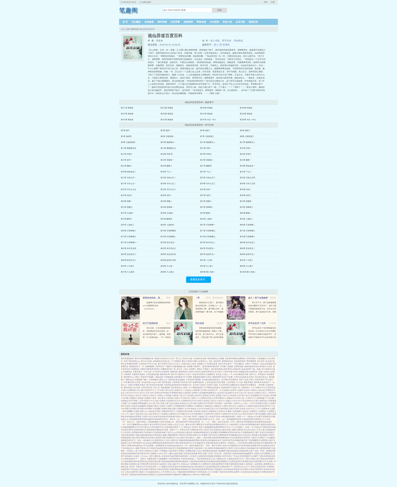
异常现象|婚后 (232, 435)
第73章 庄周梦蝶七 (128, 237)
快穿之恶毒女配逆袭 (208, 443)
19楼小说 (128, 398)
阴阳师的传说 (227, 361)
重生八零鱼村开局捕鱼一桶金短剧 (149, 377)
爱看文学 (271, 390)
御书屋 (192, 451)
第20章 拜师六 (245, 154)
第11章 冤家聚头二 (207, 142)
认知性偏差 (211, 440)
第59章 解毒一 (206, 213)
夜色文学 (208, 395)
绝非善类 (174, 467)
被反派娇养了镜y (249, 369)
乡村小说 (143, 414)
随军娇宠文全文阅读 (132, 387)
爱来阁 (181, 406)
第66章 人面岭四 (167, 225)
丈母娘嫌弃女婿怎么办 (158, 380)
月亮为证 (260, 445)
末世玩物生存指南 (248, 445)
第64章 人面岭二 (246, 219)
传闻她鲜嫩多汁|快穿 (156, 422)
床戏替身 (141, 453)
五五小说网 (246, 406)
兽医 (146, 424)
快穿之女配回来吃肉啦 (202, 456)
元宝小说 (186, 395)
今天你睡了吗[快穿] (218, 472)
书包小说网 (150, 453)
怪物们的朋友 (148, 475)
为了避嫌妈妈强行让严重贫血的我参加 (204, 387)
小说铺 (162, 411)
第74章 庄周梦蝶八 (168, 237)
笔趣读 (131, 416)
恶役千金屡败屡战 (206, 427)
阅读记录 (253, 22)
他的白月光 (229, 438)
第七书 (177, 451)
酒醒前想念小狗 (188, 475)
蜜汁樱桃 (168, 435)
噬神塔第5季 (165, 374)
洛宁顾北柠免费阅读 (229, 380)
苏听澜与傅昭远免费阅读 (235, 358)
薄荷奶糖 (221, 438)
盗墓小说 (268, 395)
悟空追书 (160, 393)
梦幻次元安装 (146, 361)
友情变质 (255, 461)
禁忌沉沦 (159, 424)
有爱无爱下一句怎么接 (142, 372)
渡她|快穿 (134, 453)
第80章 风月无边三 (247, 242)
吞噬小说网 (168, 414)
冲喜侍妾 (258, 469)
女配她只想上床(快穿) (207, 416)
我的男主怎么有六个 (242, 467)
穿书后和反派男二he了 (152, 467)
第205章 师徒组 (206, 114)
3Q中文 (131, 393)
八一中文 (250, 403)
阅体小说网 (203, 406)
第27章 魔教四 (206, 166)
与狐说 (250, 416)
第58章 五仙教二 (167, 213)
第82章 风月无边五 (168, 248)
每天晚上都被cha (231, 430)
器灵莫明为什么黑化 (179, 387)
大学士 (251, 409)
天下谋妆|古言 (257, 427)
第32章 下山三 (245, 172)
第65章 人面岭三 (127, 225)
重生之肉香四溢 (230, 461)
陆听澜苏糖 (165, 387)
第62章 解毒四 (166, 219)
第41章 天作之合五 (128, 189)
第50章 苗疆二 (166, 201)
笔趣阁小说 (239, 411)
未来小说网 (270, 409)
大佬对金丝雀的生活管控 (244, 377)
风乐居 (207, 398)
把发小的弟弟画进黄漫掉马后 (231, 469)
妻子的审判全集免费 (154, 385)
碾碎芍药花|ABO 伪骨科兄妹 (147, 448)
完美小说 (173, 398)
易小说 (215, 395)
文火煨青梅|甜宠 (133, 419)
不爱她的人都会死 (167, 451)
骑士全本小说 (160, 453)
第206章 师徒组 (167, 114)
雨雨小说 (221, 395)
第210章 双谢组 (167, 108)
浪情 (231, 432)
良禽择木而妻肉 (138, 374)
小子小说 (128, 414)
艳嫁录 (271, 430)
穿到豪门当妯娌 (226, 366)
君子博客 (134, 401)
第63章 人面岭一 (207, 219)
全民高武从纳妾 (199, 358)
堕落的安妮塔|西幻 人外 (183, 456)
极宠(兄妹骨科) (255, 443)
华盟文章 (184, 414)
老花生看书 (263, 406)
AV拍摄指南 (245, 432)
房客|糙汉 (172, 416)
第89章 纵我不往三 (128, 260)
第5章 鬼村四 (126, 136)
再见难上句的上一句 (224, 374)
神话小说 (261, 393)
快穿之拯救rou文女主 (171, 424)
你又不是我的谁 (150, 323)
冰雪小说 (223, 393)
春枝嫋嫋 (128, 461)
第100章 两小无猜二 (248, 272)
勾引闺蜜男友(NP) (234, 445)
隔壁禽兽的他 (235, 464)
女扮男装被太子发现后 (178, 459)
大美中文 (237, 409)
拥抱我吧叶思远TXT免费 (222, 377)
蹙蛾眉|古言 (133, 427)
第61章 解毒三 (126, 219)
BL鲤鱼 (169, 409)
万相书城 (223, 409)
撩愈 (218, 461)
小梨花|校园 (165, 461)
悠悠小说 (130, 406)
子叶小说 (160, 414)
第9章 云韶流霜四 (128, 142)
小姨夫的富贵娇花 (209, 438)
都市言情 (162, 22)
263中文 (262, 387)
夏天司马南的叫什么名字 (181, 374)
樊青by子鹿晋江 (203, 369)
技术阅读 (181, 403)
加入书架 (215, 40)
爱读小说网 (185, 451)
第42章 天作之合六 (168, 189)
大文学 (238, 401)
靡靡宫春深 (263, 422)
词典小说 (193, 395)
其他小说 (227, 22)
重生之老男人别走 (219, 445)
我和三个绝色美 (251, 364)
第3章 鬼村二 (205, 130)
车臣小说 (240, 398)
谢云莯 (179, 369)
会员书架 (240, 22)
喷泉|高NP (251, 419)
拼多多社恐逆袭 (194, 467)
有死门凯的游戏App (132, 361)
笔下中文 (150, 401)
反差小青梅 (193, 432)
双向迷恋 (199, 323)
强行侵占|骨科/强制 (136, 438)
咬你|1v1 (179, 416)
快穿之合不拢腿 (193, 443)
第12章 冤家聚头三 (247, 142)
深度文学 (173, 401)
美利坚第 (217, 361)
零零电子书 (212, 403)
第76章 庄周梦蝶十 (247, 237)
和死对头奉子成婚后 (188, 430)
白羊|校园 (265, 443)
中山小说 (228, 395)
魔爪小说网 (194, 406)
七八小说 (184, 390)
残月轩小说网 (189, 398)
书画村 (219, 403)
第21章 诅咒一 (126, 160)
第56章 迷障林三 (246, 207)
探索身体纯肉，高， (152, 298)
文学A (150, 403)
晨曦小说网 (161, 409)
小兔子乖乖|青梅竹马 (135, 443)
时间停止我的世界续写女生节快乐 (208, 372)
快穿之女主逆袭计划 (179, 438)
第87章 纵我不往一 (207, 254)
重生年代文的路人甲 (267, 461)
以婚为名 (237, 432)
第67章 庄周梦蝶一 (207, 225)
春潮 (270, 459)
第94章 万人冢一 (167, 266)
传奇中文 (229, 414)
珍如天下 (219, 440)
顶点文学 (176, 414)
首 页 (125, 22)
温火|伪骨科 (156, 438)
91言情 (256, 403)
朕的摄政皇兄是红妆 (161, 361)
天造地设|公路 (136, 469)
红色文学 (264, 390)
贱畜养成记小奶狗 (185, 372)
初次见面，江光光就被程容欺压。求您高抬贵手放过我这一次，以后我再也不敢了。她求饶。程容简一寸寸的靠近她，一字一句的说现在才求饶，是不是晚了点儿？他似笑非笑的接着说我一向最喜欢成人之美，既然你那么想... (157, 337)
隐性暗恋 (183, 443)
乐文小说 (180, 401)
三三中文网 (159, 390)
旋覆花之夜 (166, 467)
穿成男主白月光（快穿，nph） (214, 419)
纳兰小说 (221, 406)
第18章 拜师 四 (167, 154)
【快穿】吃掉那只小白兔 (261, 438)
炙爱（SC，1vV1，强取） (207, 422)
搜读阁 (198, 414)
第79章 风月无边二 (207, 242)
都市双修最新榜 (127, 358)
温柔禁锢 (217, 427)
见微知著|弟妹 (145, 435)
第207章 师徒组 (127, 114)
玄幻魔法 (136, 22)
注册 (273, 2)
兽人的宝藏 (262, 453)
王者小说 (153, 393)
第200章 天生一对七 (248, 120)
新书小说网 (221, 414)
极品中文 (232, 398)
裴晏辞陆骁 (238, 366)
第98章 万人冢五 (167, 272)
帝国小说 (206, 390)
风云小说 (225, 398)
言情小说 (201, 395)
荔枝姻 (133, 475)
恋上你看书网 (215, 398)
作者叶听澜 (227, 372)
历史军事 (175, 22)
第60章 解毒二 (245, 213)
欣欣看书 (185, 411)
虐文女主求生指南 (151, 427)
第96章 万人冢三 (246, 266)
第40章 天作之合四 (247, 183)
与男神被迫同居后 (251, 422)
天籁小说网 (176, 409)
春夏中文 (199, 390)
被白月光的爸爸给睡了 (158, 432)
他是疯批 (201, 432)
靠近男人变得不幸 (204, 430)
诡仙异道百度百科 (147, 29)
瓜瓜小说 (249, 390)
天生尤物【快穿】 (190, 416)
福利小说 (228, 390)
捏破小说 (143, 398)
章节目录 (226, 40)
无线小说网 (267, 401)
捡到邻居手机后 (229, 440)
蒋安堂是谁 (166, 382)
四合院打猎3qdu (261, 377)
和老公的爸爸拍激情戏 (236, 453)
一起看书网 (227, 403)
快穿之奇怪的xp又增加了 (149, 451)
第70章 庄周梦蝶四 (168, 231)
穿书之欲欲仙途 (169, 445)
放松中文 (224, 411)
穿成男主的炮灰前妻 (134, 430)
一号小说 (221, 390)
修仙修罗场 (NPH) (140, 445)
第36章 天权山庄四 (247, 178)
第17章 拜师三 (126, 154)
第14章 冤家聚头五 (168, 148)
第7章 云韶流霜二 (207, 136)
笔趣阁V (144, 403)
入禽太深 (151, 424)
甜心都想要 (264, 464)
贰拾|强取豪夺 (193, 453)
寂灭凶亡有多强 (199, 385)
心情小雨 (258, 459)
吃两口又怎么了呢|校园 (174, 472)
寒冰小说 (256, 390)
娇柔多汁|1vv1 (261, 419)
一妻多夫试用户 (190, 424)
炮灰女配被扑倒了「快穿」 (200, 445)
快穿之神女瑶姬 (192, 469)
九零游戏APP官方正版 (147, 364)
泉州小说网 (208, 411)
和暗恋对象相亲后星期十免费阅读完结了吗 (158, 369)
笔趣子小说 (265, 398)
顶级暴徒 (237, 438)
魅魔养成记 (235, 419)
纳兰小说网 (258, 411)
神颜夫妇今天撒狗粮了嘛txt (136, 380)
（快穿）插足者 (187, 419)
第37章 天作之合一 (128, 183)
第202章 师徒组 (167, 120)
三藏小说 (143, 390)
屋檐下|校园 (135, 435)
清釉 (222, 461)
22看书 (269, 387)
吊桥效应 (139, 475)
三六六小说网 (260, 409)
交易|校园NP (159, 430)
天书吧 (187, 406)
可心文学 (145, 393)
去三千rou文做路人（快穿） (239, 427)
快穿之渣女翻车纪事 (213, 432)
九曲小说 (158, 401)
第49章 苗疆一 (126, 201)
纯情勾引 (224, 427)
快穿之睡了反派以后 (258, 432)
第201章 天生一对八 (208, 120)
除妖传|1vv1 (131, 448)
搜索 (219, 10)
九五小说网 (125, 29)
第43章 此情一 (206, 189)
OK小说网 (205, 414)
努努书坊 (188, 401)
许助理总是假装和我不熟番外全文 (178, 385)
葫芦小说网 (166, 406)
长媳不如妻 (166, 438)
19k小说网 (202, 464)
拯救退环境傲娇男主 (173, 475)
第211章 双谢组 (222, 44)
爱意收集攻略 (145, 419)
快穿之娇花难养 (207, 467)
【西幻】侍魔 (145, 459)
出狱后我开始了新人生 (150, 387)
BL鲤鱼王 (208, 409)
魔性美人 (158, 456)
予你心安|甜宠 (165, 427)
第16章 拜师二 (245, 148)
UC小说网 (177, 411)
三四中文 (167, 390)
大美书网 (124, 409)
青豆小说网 (269, 403)
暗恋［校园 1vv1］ (239, 416)
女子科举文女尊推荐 (160, 372)
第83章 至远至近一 (207, 248)
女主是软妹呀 (159, 475)
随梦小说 (150, 398)
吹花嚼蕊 (124, 427)
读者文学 (214, 390)
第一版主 (158, 398)
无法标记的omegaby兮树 (151, 382)
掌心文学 (215, 409)
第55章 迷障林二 (207, 207)
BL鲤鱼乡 (255, 406)
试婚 (158, 461)
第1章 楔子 (125, 130)
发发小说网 (213, 406)
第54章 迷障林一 (167, 207)
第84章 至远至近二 (247, 248)
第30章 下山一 (166, 172)
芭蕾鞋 (142, 461)
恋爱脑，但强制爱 (155, 445)
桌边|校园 (149, 461)
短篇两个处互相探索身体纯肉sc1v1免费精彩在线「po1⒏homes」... (157, 305)
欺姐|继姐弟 (212, 461)
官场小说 (199, 475)
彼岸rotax (253, 374)
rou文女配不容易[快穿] (262, 416)
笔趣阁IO (143, 406)
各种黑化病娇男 (232, 472)
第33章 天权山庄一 (128, 178)
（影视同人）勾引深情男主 (237, 443)
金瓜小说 (124, 393)
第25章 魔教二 (126, 166)
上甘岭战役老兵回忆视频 (215, 382)
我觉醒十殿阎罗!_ (194, 366)
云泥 (182, 424)
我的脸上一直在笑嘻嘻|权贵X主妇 (202, 459)
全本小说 (238, 393)
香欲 (228, 419)
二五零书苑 (142, 401)
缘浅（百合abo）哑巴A (145, 456)
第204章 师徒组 (246, 114)
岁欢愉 (144, 469)
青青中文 (252, 414)
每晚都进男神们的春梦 (197, 440)
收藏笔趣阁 (146, 2)
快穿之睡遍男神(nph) (135, 424)
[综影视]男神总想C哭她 (209, 469)
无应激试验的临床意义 (211, 380)
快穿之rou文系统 (174, 432)
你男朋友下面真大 (141, 416)
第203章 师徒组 (127, 120)
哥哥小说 (236, 390)
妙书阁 (140, 411)
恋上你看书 (175, 390)
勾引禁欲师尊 (148, 430)
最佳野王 (217, 467)
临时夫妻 (184, 432)
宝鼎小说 (243, 395)
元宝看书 (230, 409)
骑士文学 (184, 409)
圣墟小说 (192, 411)
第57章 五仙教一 (127, 213)
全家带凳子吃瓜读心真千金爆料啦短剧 (188, 382)
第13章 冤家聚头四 (128, 148)
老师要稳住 (216, 424)
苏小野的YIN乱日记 (233, 448)
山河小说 (246, 393)
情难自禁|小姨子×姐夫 (250, 451)
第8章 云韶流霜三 (247, 136)
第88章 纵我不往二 (247, 254)
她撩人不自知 (145, 472)
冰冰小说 (253, 393)
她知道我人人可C (158, 472)
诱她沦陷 (248, 461)
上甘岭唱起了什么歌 (234, 382)
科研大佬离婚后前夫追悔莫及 (245, 372)
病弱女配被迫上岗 (184, 461)
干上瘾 (168, 453)
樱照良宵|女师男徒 (204, 424)
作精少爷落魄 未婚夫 (136, 385)
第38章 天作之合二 (168, 183)
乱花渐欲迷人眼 (218, 430)
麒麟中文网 (133, 411)
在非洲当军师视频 (193, 380)
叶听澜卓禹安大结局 (132, 382)
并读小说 (237, 414)
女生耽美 (214, 22)
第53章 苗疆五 (126, 207)
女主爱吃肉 (221, 443)
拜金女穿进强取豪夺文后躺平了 (247, 456)
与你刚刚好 (183, 467)
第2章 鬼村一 (166, 130)
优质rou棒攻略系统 (224, 416)
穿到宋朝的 (251, 358)
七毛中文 (200, 409)
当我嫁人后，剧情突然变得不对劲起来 (180, 422)
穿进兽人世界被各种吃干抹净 (137, 432)
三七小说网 (200, 398)
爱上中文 (180, 398)
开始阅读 (238, 40)
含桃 (154, 461)
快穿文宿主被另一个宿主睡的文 (231, 364)
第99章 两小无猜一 (207, 272)
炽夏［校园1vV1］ (172, 430)
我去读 (136, 406)
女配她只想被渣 (267, 435)
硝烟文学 (126, 401)
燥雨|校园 (125, 438)
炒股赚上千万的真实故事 (207, 364)
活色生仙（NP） (182, 445)
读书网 (138, 403)
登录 (266, 2)
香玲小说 (165, 401)
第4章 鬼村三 (245, 130)
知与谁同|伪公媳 (158, 435)
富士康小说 (158, 403)
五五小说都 (237, 406)
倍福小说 (236, 395)
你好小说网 (249, 411)
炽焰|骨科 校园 (216, 451)
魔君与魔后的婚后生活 (231, 451)
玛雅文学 (168, 393)
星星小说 (178, 395)
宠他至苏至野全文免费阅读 (203, 374)
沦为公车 (200, 435)
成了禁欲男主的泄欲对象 (186, 435)
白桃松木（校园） (194, 438)
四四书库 (169, 411)
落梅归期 (174, 372)
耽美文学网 (155, 411)
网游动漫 (201, 22)
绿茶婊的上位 (148, 440)
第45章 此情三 (126, 195)
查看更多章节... (198, 279)
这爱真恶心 (265, 440)
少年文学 (188, 403)
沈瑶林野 (127, 374)
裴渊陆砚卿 (149, 366)
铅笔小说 (245, 409)
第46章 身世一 (166, 195)
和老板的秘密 (219, 448)
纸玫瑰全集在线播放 (176, 380)
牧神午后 (167, 469)
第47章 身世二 (206, 195)
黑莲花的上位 (204, 472)
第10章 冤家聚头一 (168, 142)
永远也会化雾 (149, 443)
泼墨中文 (231, 393)
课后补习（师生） (135, 440)
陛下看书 (229, 406)
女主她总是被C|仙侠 (179, 453)
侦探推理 (188, 22)
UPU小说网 (256, 398)
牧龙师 (125, 416)
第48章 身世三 (245, 195)
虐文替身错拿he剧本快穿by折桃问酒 (226, 369)
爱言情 (262, 403)
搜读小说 (182, 393)
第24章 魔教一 (245, 160)
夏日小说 (231, 401)
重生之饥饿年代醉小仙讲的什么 (195, 361)
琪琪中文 (250, 401)
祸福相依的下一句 (136, 366)
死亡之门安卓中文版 (184, 358)
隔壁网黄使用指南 (178, 469)
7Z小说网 (175, 406)
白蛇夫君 (148, 438)
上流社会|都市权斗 (132, 472)
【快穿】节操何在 (135, 467)
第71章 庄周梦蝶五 (207, 231)
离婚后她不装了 (242, 440)
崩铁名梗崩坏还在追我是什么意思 (258, 366)
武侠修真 (149, 22)
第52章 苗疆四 (245, 201)
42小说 (250, 395)
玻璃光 (211, 448)
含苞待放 (135, 461)
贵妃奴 (265, 459)
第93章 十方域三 (127, 266)
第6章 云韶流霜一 (168, 136)
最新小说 (231, 411)
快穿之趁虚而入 (161, 464)
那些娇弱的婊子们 (191, 472)
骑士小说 (163, 395)
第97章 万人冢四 (127, 272)
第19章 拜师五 (206, 154)
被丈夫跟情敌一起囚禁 (250, 464)
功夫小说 (141, 395)
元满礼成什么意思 (188, 364)
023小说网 (255, 387)
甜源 (194, 461)
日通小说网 (258, 401)
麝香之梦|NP (209, 435)
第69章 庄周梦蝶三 (128, 231)
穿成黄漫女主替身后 (155, 469)
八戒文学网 (151, 414)
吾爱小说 (135, 390)
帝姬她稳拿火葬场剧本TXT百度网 (178, 377)
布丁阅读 (135, 414)
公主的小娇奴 (200, 451)
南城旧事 (173, 461)
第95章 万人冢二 (207, 266)
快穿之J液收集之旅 (253, 435)
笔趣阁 (204, 393)
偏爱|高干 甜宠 (252, 453)
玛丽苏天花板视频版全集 (175, 366)
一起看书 (235, 403)
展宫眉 (123, 464)
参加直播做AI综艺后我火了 (223, 456)
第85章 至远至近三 (128, 254)
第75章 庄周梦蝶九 (207, 237)
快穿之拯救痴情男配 (214, 464)
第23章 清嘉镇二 (207, 160)
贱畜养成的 (248, 382)
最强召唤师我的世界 (210, 366)
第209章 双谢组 (206, 108)
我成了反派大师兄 (246, 380)
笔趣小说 (171, 395)
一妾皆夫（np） (174, 419)
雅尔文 (242, 390)
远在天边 (242, 435)
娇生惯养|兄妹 (165, 448)
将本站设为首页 (129, 2)
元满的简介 (245, 387)
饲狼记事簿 (188, 448)
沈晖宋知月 (160, 366)
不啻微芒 (226, 464)
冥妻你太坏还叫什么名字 (164, 358)
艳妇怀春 (240, 422)
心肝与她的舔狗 (181, 440)
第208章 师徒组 (246, 108)
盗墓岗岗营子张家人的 (230, 387)
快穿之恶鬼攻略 (177, 448)
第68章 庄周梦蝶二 (247, 225)
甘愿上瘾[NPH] (174, 464)
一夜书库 (124, 411)
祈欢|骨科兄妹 (168, 456)
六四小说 (126, 395)
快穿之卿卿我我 (220, 435)
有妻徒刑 (256, 472)
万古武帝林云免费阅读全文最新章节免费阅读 (237, 385)
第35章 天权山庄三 (207, 178)
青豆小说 (156, 395)
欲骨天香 (241, 461)
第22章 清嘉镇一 (167, 160)
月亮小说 (213, 414)
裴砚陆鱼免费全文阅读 (202, 377)
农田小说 (201, 401)
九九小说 (147, 411)
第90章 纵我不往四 (168, 260)
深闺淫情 (158, 440)
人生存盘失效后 (245, 472)
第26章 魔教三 (166, 166)
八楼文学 (244, 414)
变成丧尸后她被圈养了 (160, 459)
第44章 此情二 (245, 189)
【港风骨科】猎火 (200, 448)
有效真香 (197, 419)
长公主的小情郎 (168, 440)
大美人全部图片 (189, 369)
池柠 (210, 361)
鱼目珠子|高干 (174, 443)
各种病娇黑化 (201, 461)
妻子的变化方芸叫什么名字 (169, 364)
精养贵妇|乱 (163, 419)
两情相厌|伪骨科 (161, 443)
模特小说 (197, 393)
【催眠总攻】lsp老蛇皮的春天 (228, 459)
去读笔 (175, 403)
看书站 (258, 414)
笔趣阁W (150, 406)
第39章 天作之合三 (207, 183)
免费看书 (175, 393)
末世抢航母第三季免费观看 (245, 361)
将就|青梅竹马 (268, 448)
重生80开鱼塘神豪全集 (144, 358)
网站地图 (206, 475)
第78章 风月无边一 (168, 242)
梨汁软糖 (203, 453)
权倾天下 (126, 475)
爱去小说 (165, 398)
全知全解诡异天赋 (240, 374)
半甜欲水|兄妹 (248, 469)
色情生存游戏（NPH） (227, 422)
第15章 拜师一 (206, 148)
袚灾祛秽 (130, 464)
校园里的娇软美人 (268, 424)
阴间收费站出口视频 (215, 358)
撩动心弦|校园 (247, 448)
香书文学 (203, 403)
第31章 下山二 (206, 172)
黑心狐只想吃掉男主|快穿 (144, 464)
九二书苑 (268, 393)
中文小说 (138, 393)
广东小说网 (131, 403)
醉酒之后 (242, 430)
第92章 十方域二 (246, 260)
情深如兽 (154, 419)
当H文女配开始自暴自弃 (159, 416)
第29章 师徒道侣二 (128, 172)
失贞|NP (141, 427)
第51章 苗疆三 (206, 201)
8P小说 (153, 409)
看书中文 (150, 390)
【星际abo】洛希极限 (189, 464)
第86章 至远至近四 (168, 254)
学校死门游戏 (212, 385)
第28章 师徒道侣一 (247, 166)
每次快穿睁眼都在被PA (251, 424)
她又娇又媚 (257, 448)
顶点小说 (191, 390)
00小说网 (128, 390)
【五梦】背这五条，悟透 (217, 453)
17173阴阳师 (176, 361)
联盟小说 (190, 393)
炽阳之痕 (254, 467)
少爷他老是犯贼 (152, 374)
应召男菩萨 (246, 438)
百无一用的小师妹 (247, 459)
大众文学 (191, 414)
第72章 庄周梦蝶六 (247, 231)
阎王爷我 (261, 361)
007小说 (271, 406)
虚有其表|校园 (266, 456)
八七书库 (247, 398)
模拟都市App (129, 377)
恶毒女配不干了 (227, 467)
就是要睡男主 (254, 440)
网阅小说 (135, 398)
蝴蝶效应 (225, 432)
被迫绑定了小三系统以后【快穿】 (185, 427)
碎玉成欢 (243, 419)
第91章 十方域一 (207, 260)
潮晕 (174, 435)
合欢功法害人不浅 (253, 430)
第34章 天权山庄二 (168, 178)
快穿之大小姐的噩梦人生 (231, 424)
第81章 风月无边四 (128, 248)
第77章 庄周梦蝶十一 (129, 242)
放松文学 (216, 411)
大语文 (243, 401)
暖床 (208, 451)
